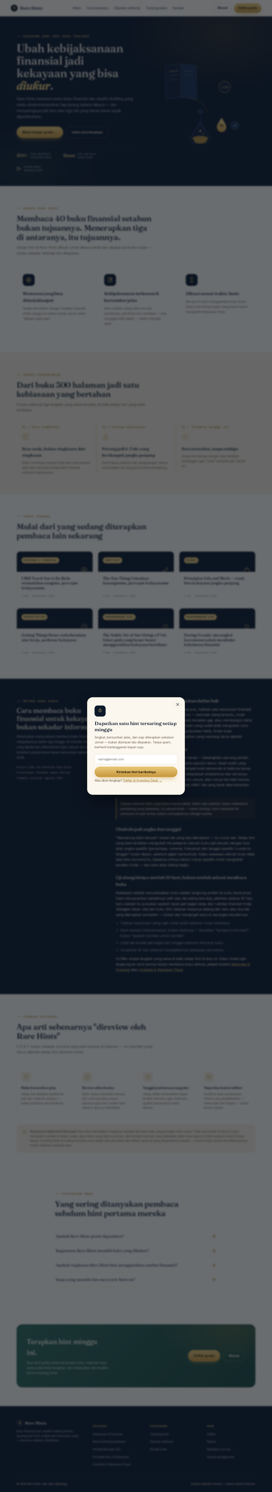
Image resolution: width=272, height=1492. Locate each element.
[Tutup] (177, 704)
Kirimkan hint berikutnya (136, 772)
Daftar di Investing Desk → (142, 780)
